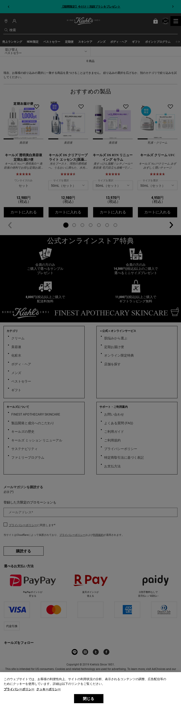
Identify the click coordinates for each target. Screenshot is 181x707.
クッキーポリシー (48, 689)
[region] (90, 689)
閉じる (88, 698)
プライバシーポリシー (19, 689)
